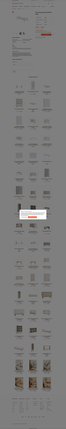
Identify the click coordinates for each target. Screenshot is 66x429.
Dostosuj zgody (24, 217)
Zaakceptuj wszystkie (32, 217)
